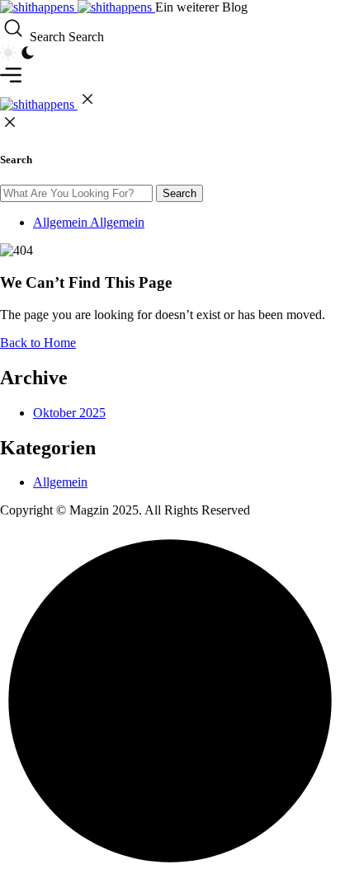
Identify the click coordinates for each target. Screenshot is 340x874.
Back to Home (38, 343)
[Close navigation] (87, 104)
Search (179, 193)
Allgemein (60, 482)
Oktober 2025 (69, 413)
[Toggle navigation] (10, 81)
